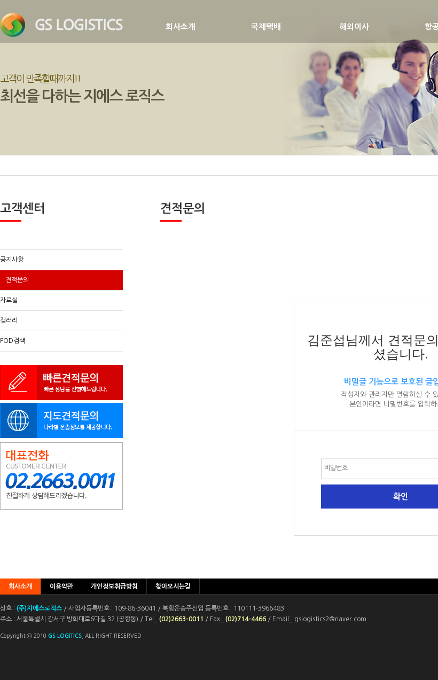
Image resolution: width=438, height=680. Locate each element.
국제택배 (266, 26)
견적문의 (17, 280)
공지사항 (12, 259)
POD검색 (12, 341)
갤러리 (9, 320)
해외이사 (354, 26)
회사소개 (180, 26)
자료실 (9, 300)
